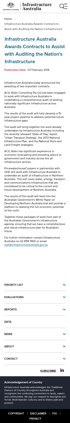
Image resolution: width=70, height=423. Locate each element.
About (9, 346)
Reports (10, 309)
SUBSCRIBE (48, 370)
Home (8, 18)
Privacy (35, 418)
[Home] (27, 9)
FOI (54, 413)
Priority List (13, 284)
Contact (11, 358)
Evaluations (14, 297)
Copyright (16, 413)
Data (7, 321)
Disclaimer (38, 413)
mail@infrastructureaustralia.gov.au (26, 244)
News (8, 334)
